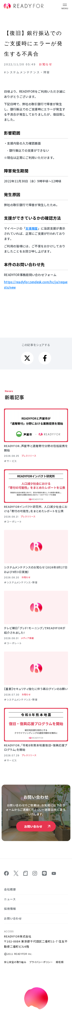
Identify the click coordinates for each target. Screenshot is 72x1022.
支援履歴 (31, 228)
